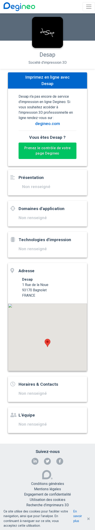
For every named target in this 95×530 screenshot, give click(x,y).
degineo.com (47, 123)
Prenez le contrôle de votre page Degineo (47, 150)
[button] (47, 343)
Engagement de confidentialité (47, 494)
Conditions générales (47, 484)
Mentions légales (47, 489)
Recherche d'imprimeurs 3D (47, 505)
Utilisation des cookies (47, 500)
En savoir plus (77, 516)
